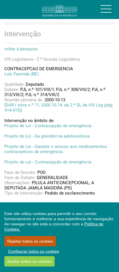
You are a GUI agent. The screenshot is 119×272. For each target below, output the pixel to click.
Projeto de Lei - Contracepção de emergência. (48, 125)
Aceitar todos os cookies (29, 261)
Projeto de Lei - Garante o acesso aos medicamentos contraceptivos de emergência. (55, 149)
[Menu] (106, 9)
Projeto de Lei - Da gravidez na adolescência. (47, 136)
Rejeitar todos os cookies (30, 241)
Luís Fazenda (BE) (21, 74)
